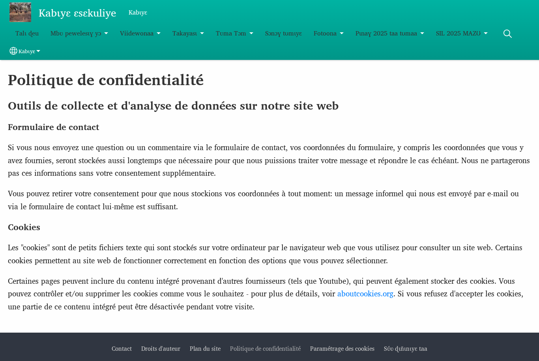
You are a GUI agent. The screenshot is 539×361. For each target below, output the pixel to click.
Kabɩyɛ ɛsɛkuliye (77, 12)
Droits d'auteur (160, 348)
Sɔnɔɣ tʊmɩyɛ (283, 33)
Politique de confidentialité (265, 348)
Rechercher (507, 34)
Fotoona (325, 33)
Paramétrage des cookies (342, 348)
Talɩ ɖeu (27, 33)
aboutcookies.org (365, 293)
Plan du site (205, 348)
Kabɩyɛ (27, 50)
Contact (122, 348)
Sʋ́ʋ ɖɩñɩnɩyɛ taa (405, 348)
